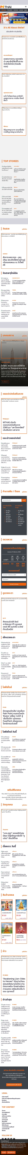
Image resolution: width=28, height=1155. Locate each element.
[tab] (7, 20)
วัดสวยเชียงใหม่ (6, 1112)
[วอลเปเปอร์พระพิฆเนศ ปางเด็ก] (21, 928)
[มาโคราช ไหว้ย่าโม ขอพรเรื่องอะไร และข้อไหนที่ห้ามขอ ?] (7, 168)
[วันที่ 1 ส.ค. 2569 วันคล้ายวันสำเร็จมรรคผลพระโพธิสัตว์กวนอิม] (6, 666)
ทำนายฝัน (9, 10)
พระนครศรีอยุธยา (8, 55)
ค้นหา (23, 500)
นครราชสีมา (16, 166)
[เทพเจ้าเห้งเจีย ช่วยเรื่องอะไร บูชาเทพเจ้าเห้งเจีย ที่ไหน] (7, 179)
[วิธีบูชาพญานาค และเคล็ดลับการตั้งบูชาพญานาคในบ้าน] (14, 115)
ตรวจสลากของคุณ (14, 584)
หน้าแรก (4, 10)
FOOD (4, 707)
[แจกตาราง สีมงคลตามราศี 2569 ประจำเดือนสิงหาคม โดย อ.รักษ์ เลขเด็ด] (6, 676)
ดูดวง (15, 177)
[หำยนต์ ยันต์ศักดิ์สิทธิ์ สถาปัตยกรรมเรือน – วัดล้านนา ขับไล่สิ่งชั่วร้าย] (6, 886)
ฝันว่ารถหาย (9, 520)
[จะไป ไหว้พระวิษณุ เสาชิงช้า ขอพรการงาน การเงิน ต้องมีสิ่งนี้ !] (14, 81)
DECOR (14, 736)
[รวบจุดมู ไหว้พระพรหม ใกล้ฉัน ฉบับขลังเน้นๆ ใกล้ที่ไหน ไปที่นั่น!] (6, 293)
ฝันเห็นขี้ (8, 518)
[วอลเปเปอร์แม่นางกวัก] (6, 928)
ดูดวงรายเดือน (15, 642)
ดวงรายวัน (4, 1118)
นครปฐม (14, 300)
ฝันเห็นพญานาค (8, 513)
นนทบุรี (13, 310)
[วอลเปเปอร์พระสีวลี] (6, 905)
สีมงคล (13, 673)
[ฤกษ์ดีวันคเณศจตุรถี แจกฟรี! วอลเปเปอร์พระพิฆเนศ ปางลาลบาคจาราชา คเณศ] (6, 447)
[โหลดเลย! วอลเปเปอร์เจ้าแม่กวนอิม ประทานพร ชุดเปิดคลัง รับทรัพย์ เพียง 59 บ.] (6, 459)
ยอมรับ (4, 1152)
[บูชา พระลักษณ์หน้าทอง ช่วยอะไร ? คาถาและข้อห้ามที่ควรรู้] (6, 875)
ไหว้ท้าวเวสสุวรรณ (6, 1123)
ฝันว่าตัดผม (21, 520)
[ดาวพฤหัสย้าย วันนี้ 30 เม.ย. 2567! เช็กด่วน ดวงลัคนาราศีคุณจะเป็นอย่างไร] (7, 211)
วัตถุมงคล (5, 830)
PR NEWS (16, 196)
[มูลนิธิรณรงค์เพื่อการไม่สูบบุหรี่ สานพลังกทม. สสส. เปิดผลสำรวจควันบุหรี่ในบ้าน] (6, 1041)
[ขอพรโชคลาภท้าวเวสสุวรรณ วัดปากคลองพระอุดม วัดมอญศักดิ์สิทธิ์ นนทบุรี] (6, 314)
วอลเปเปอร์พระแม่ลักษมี (8, 1127)
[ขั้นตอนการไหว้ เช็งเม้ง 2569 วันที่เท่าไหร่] (7, 188)
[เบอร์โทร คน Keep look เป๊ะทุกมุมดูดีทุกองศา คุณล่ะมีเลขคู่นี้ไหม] (6, 655)
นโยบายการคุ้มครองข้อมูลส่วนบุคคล (11, 1098)
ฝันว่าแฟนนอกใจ (20, 524)
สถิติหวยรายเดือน (6, 1116)
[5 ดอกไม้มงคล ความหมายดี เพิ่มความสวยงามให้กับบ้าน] (6, 740)
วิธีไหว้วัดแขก (5, 1125)
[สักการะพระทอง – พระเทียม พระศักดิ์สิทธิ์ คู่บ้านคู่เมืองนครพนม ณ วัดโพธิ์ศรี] (14, 242)
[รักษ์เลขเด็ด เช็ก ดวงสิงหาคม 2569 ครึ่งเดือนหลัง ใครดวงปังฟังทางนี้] (6, 645)
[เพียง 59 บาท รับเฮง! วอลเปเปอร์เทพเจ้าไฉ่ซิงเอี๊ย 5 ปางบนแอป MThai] (6, 470)
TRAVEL (14, 290)
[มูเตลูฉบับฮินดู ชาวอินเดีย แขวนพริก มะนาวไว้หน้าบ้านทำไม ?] (6, 864)
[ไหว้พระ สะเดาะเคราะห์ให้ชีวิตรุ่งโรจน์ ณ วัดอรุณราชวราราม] (14, 349)
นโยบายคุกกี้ (5, 1097)
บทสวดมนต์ (5, 1120)
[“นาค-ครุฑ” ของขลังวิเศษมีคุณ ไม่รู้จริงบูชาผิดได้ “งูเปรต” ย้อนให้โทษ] (14, 818)
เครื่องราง (14, 851)
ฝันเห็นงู (8, 511)
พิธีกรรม (15, 187)
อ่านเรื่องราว (5, 382)
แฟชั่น (13, 767)
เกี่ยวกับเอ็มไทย (6, 1102)
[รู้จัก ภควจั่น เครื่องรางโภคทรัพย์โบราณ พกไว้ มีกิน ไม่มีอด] (6, 854)
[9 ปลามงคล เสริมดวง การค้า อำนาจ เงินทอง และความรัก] (6, 749)
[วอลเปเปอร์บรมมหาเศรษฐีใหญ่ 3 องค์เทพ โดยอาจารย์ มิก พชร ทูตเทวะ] (6, 480)
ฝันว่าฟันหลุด (21, 522)
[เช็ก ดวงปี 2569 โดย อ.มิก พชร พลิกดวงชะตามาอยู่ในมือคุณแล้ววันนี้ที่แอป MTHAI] (7, 200)
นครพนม (5, 254)
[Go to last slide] (2, 18)
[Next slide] (25, 18)
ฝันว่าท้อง (8, 516)
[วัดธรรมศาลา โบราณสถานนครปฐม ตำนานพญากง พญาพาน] (6, 303)
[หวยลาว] (14, 22)
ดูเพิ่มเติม (24, 229)
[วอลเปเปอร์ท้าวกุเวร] (21, 905)
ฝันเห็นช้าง (20, 518)
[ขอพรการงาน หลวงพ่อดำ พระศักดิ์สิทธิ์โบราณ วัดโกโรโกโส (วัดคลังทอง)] (14, 44)
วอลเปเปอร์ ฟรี (5, 1129)
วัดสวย (3, 1111)
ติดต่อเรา (4, 1100)
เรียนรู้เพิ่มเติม (11, 1152)
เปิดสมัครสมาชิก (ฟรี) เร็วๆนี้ (14, 1085)
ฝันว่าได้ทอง (9, 522)
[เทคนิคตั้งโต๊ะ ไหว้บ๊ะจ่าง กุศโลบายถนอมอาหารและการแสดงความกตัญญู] (6, 760)
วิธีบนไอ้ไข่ (4, 1121)
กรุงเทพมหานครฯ (8, 93)
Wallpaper (6, 419)
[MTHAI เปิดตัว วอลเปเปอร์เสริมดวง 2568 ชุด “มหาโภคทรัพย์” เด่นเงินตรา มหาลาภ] (14, 407)
